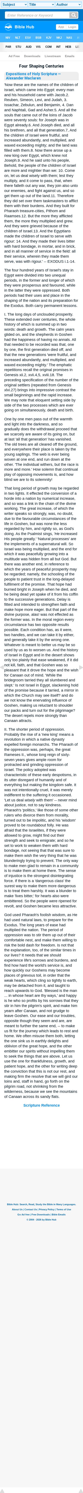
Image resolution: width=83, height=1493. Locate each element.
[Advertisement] (41, 1142)
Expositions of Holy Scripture (31, 74)
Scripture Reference (41, 1105)
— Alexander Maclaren (33, 76)
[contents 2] (5, 677)
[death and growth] (77, 677)
